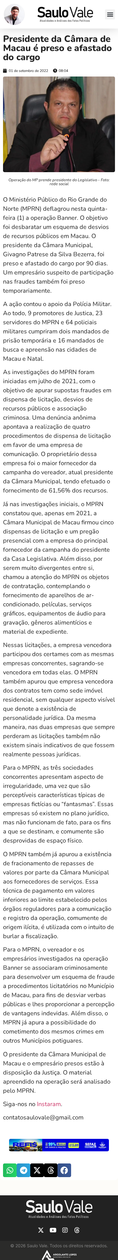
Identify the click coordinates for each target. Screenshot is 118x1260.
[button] (110, 14)
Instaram (49, 1104)
